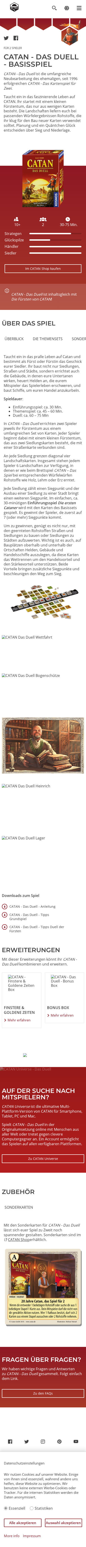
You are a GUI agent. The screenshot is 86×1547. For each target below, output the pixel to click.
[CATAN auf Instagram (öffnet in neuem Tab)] (42, 1441)
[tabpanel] (43, 489)
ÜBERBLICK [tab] (14, 338)
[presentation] (14, 338)
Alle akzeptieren (22, 1522)
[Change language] (66, 8)
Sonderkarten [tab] (19, 1207)
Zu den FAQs (43, 1393)
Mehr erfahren (19, 1020)
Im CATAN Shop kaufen (43, 268)
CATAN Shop (19, 1239)
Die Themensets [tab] (48, 338)
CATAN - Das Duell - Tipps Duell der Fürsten (36, 929)
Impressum (32, 1536)
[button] (6, 38)
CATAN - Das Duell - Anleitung (32, 906)
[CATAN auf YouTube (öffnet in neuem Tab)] (75, 1441)
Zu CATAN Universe (43, 1158)
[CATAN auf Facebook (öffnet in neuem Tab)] (10, 1441)
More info (11, 1536)
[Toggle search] (54, 8)
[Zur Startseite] (14, 10)
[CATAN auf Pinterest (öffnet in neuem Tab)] (59, 1441)
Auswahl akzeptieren (63, 1522)
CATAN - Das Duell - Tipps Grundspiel (29, 917)
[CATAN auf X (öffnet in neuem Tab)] (26, 1441)
